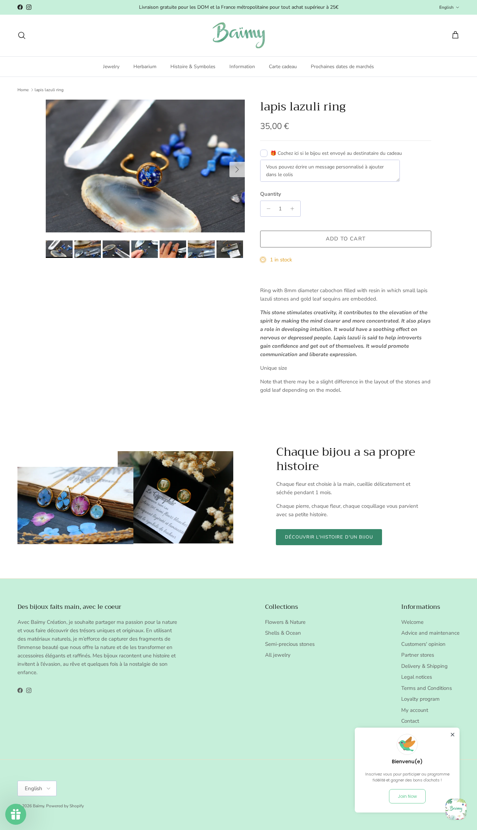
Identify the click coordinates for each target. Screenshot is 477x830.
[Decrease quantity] (266, 208)
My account (414, 710)
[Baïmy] (239, 35)
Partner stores (417, 654)
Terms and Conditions (426, 688)
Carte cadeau (283, 66)
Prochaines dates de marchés (342, 66)
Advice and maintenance (430, 632)
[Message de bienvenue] (456, 809)
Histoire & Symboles (192, 66)
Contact (410, 720)
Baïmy (38, 806)
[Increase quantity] (294, 208)
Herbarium (144, 66)
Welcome (412, 622)
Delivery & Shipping (424, 666)
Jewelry (111, 66)
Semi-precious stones (290, 644)
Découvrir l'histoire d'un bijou (329, 537)
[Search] (21, 35)
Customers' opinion (423, 644)
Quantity (270, 193)
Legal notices (416, 676)
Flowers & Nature (285, 622)
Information (242, 66)
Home (23, 90)
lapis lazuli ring (49, 90)
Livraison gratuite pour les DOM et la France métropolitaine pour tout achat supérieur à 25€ (238, 7)
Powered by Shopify (65, 806)
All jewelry (278, 654)
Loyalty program (420, 698)
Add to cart (346, 238)
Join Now (407, 796)
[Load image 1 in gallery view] (145, 166)
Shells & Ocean (283, 632)
